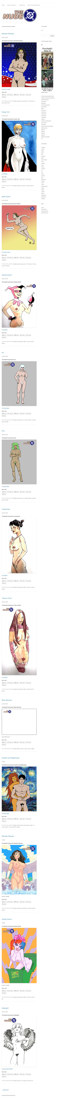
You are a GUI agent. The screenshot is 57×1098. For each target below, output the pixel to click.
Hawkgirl (5, 1008)
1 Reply (3, 761)
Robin (42, 108)
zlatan (29, 419)
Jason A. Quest (6, 89)
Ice (3, 352)
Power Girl (6, 112)
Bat (18, 341)
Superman (43, 112)
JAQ (9, 102)
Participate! (22, 5)
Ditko (42, 158)
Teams (42, 188)
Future (42, 166)
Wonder (25, 101)
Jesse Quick (6, 196)
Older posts (5, 1089)
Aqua (42, 152)
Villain (24, 341)
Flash (18, 264)
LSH (42, 177)
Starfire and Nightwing (10, 758)
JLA (22, 101)
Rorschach (43, 101)
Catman (43, 119)
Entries (43, 209)
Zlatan (3, 187)
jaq (33, 101)
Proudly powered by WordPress (8, 1095)
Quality (43, 181)
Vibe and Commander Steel (47, 96)
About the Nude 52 (11, 5)
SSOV (42, 182)
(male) (18, 825)
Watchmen (43, 195)
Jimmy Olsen (44, 106)
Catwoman (6, 509)
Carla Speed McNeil (8, 1068)
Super (23, 185)
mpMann (5, 173)
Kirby (42, 173)
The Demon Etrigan (45, 105)
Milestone (43, 179)
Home (3, 5)
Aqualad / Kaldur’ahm (46, 120)
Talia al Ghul (7, 598)
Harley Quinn (7, 275)
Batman (43, 129)
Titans (21, 748)
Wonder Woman (8, 33)
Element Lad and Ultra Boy (47, 126)
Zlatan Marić (6, 408)
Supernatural (44, 186)
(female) (15, 101)
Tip (42, 30)
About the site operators (34, 5)
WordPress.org (44, 212)
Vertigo (43, 191)
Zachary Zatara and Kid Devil (47, 97)
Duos (42, 161)
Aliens (18, 185)
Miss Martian (7, 700)
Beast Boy (43, 103)
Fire (3, 431)
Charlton (43, 156)
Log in (42, 207)
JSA (21, 185)
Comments (44, 211)
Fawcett (43, 163)
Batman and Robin (45, 136)
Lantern (43, 175)
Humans (19, 101)
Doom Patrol (44, 159)
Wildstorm (43, 196)
